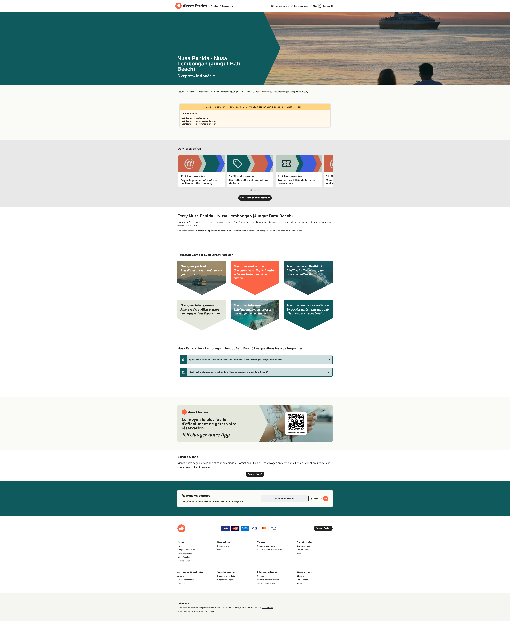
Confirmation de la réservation (269, 550)
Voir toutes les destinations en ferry (199, 124)
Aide (299, 553)
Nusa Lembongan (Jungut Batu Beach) (232, 92)
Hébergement (223, 546)
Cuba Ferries (302, 580)
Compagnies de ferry (186, 550)
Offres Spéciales (184, 557)
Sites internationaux (185, 580)
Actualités (181, 576)
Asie (192, 92)
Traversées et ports (185, 553)
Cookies (260, 576)
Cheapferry (301, 576)
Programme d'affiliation (226, 576)
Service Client (302, 550)
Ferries (300, 583)
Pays (179, 546)
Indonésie (204, 92)
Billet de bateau (183, 561)
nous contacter (267, 608)
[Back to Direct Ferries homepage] (191, 6)
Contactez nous (303, 546)
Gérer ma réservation (266, 546)
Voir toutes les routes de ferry (196, 118)
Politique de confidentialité (268, 580)
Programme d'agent (225, 580)
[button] (256, 359)
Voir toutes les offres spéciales (255, 198)
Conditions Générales (266, 583)
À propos (181, 583)
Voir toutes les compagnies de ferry (199, 121)
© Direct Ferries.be (184, 603)
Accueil (180, 92)
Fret (219, 550)
